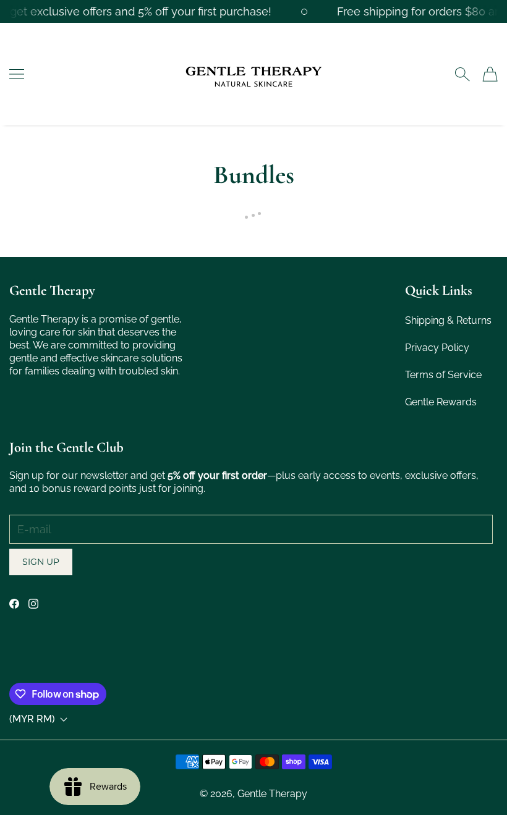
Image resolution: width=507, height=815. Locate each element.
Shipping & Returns (448, 320)
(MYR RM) (32, 719)
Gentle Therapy (272, 794)
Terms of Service (443, 375)
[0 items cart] (490, 74)
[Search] (462, 74)
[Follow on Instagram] (33, 604)
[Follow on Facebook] (14, 604)
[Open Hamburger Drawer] (16, 74)
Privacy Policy (437, 347)
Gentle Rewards (441, 402)
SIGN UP (40, 561)
